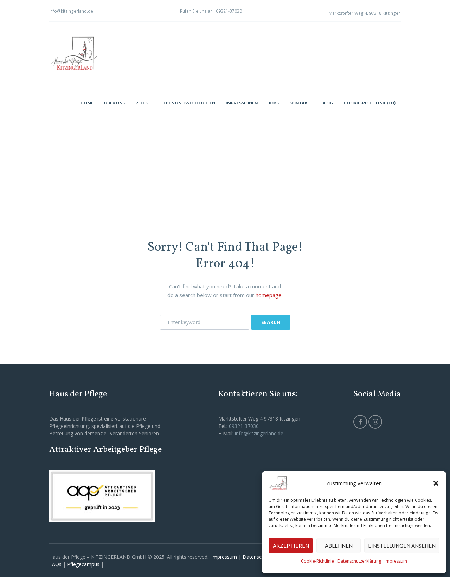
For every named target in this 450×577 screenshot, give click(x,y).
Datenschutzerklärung (359, 561)
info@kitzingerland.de (71, 11)
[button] (435, 483)
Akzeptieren (291, 546)
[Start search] (270, 322)
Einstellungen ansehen (402, 546)
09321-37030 (229, 11)
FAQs (55, 564)
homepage (269, 295)
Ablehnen (339, 546)
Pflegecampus (83, 564)
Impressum (396, 561)
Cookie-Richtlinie (317, 561)
